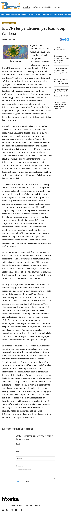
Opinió (54, 15)
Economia (30, 15)
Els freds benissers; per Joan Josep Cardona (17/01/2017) (61, 71)
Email (18, 444)
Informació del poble (42, 7)
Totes (2, 15)
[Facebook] (12, 510)
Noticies (26, 7)
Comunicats (15, 15)
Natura (48, 15)
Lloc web (19, 458)
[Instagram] (21, 510)
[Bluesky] (3, 510)
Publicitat (29, 505)
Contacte (38, 505)
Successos (67, 15)
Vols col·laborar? (16, 505)
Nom (17, 451)
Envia (19, 481)
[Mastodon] (7, 510)
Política (60, 15)
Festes (43, 15)
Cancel (27, 481)
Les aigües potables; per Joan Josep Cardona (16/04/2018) (61, 81)
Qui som (57, 7)
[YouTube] (16, 510)
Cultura (23, 15)
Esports (38, 15)
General (8, 15)
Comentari (19, 466)
